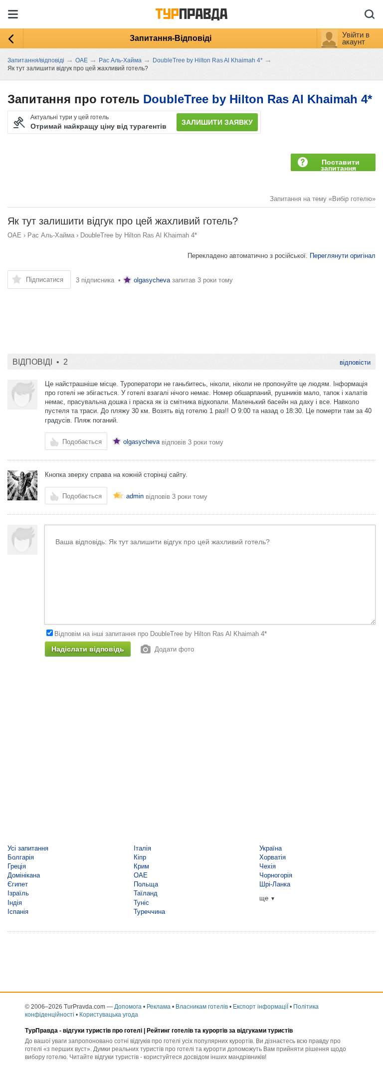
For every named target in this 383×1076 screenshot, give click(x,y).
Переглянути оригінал (343, 255)
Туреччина (149, 911)
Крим (141, 866)
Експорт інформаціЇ (260, 1006)
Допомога (128, 1006)
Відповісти (355, 362)
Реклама (159, 1006)
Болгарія (20, 857)
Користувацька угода (108, 1014)
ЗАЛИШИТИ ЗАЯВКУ (217, 122)
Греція (16, 866)
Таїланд (146, 893)
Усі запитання (27, 848)
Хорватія (272, 857)
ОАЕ (14, 235)
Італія (142, 848)
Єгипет (17, 884)
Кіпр (140, 857)
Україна (270, 848)
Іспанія (17, 911)
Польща (146, 884)
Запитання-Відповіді (170, 38)
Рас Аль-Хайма (50, 235)
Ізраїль (18, 893)
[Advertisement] (189, 316)
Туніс (141, 902)
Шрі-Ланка (274, 884)
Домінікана (23, 875)
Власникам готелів (202, 1006)
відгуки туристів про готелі (102, 1030)
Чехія (267, 866)
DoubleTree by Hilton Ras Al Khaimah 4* (257, 99)
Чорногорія (275, 875)
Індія (14, 902)
